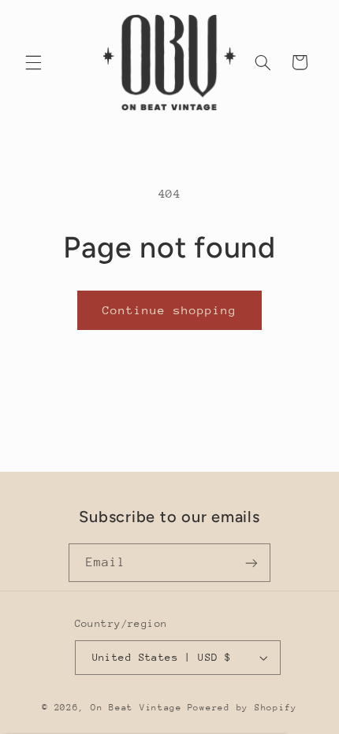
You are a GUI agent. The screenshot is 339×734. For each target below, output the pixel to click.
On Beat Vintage (136, 707)
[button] (33, 62)
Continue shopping (169, 310)
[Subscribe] (251, 562)
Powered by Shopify (242, 707)
